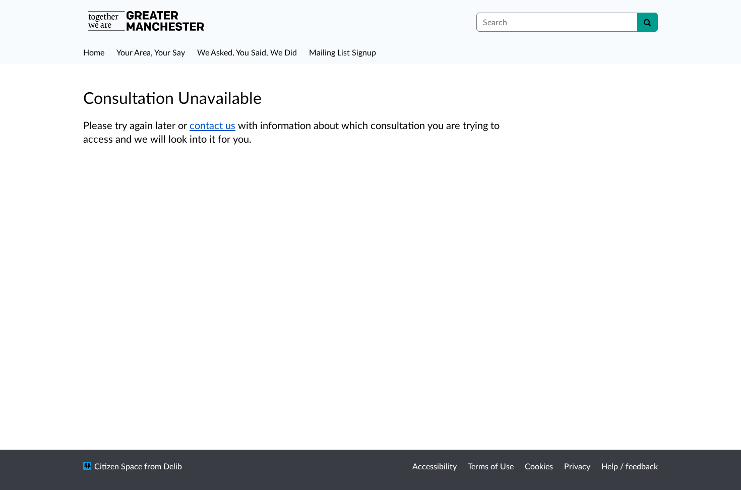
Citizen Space (118, 466)
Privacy (577, 466)
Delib (172, 466)
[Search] (647, 22)
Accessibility (434, 466)
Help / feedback (629, 466)
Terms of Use (491, 466)
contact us (212, 125)
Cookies (539, 466)
